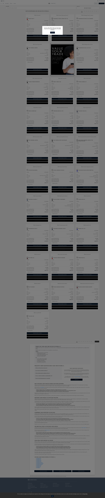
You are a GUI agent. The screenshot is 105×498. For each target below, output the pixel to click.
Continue (52, 32)
